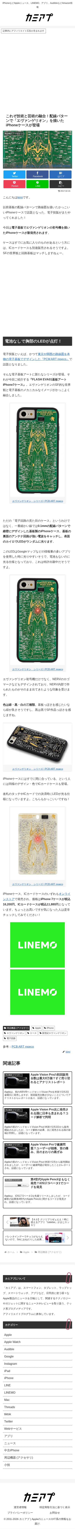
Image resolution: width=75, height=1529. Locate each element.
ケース (33, 1033)
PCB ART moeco (23, 1046)
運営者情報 (20, 1507)
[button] (61, 184)
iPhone (50, 1028)
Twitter (8, 1421)
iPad (7, 1371)
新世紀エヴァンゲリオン (54, 1033)
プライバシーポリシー (20, 1512)
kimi (20, 197)
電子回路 (11, 1038)
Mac (7, 1399)
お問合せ (55, 1512)
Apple (38, 1028)
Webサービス (13, 1428)
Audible (9, 1349)
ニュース (10, 1443)
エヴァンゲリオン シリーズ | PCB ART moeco (43, 165)
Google (9, 1356)
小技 (7, 1464)
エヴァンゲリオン (15, 1033)
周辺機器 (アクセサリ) (18, 1028)
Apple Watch (12, 1342)
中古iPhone (11, 1450)
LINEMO (9, 1392)
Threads (9, 1407)
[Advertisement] (37, 72)
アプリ (8, 1436)
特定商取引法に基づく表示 (55, 1507)
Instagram (10, 1363)
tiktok (7, 1414)
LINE (7, 1385)
